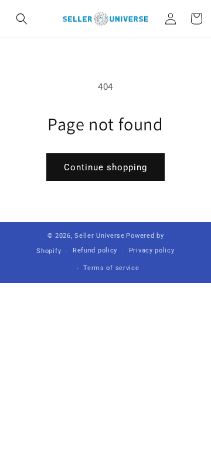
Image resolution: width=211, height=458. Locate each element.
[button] (22, 19)
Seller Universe (99, 236)
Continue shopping (105, 167)
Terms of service (111, 268)
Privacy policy (152, 250)
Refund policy (95, 250)
